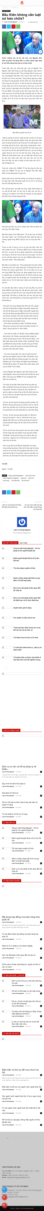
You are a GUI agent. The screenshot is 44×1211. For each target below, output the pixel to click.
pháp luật (23, 478)
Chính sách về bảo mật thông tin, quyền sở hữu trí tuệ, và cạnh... (21, 965)
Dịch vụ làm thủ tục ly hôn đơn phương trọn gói (26, 981)
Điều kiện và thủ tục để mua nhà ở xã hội (20, 1071)
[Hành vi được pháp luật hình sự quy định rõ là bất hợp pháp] (7, 580)
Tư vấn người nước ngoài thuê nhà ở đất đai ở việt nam (21, 1109)
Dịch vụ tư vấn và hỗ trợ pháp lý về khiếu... (19, 768)
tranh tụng (6, 480)
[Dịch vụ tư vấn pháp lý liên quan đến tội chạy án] (7, 590)
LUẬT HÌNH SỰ (14, 8)
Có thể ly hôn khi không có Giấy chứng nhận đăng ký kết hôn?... (26, 1012)
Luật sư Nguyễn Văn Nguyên (11, 478)
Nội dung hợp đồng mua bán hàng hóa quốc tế (21, 918)
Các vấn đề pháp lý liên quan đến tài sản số (18, 955)
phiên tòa (31, 478)
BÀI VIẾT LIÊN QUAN (10, 543)
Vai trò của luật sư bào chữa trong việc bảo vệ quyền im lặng (19, 803)
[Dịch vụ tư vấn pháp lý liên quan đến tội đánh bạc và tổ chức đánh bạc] (7, 600)
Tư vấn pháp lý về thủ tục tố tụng (14, 814)
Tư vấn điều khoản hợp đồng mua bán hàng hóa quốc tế (20, 935)
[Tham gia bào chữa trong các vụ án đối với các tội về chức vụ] (7, 630)
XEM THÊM (23, 543)
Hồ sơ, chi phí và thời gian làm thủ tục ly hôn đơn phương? (26, 1002)
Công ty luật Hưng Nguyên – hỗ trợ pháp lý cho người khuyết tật (25, 829)
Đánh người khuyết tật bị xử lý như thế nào (26, 839)
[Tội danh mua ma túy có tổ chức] (7, 640)
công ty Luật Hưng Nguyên (15, 475)
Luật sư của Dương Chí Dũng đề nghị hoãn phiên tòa (11, 506)
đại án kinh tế (25, 480)
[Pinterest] (13, 26)
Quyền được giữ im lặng (22, 608)
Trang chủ (5, 8)
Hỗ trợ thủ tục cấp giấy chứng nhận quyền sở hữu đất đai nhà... (21, 1120)
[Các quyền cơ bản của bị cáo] (7, 620)
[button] (41, 3)
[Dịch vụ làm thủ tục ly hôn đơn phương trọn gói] (6, 984)
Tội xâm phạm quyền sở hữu (24, 568)
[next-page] (6, 667)
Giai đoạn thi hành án (10, 792)
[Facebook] (4, 26)
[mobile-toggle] (3, 3)
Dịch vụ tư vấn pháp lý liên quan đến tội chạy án (27, 869)
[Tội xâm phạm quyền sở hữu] (7, 570)
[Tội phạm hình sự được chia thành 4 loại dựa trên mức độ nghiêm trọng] (7, 659)
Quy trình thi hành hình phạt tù (13, 783)
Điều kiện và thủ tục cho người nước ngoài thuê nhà (21, 1086)
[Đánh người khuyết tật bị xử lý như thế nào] (7, 560)
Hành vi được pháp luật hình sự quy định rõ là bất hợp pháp (25, 859)
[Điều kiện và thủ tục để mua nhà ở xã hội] (22, 1052)
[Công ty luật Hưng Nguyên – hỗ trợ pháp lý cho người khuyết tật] (7, 550)
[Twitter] (9, 26)
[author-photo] (22, 527)
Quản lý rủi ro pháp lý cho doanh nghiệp (17, 945)
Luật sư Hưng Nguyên (10, 22)
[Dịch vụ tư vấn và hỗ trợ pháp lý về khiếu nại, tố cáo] (22, 749)
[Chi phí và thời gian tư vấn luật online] (6, 994)
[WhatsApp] (18, 26)
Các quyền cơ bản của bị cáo (24, 618)
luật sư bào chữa (30, 475)
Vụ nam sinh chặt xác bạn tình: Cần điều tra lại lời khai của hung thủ (33, 507)
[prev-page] (3, 667)
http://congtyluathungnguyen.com (22, 533)
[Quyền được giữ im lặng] (7, 610)
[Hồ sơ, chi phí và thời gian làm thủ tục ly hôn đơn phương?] (6, 1004)
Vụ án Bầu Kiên (15, 480)
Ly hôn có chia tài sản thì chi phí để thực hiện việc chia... (25, 1022)
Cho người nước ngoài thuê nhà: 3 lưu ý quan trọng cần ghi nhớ (21, 1097)
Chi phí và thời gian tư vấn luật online (26, 991)
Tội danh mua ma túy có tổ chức (25, 637)
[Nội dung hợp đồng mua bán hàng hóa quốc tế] (22, 899)
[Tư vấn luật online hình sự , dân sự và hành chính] (7, 649)
